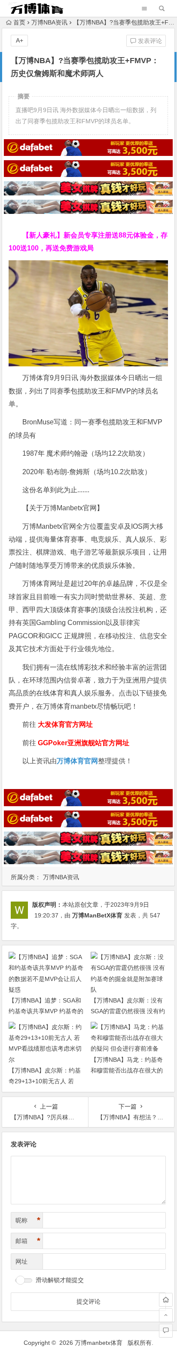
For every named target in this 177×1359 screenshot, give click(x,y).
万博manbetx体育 (98, 1342)
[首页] (166, 1300)
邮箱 (27, 1241)
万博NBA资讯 (49, 22)
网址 (21, 1261)
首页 (19, 22)
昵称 (27, 1220)
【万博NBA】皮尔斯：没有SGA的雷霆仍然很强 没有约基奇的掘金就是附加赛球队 (128, 1011)
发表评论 (149, 40)
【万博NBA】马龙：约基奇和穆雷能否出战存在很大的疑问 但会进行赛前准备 (127, 1070)
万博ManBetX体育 (97, 915)
